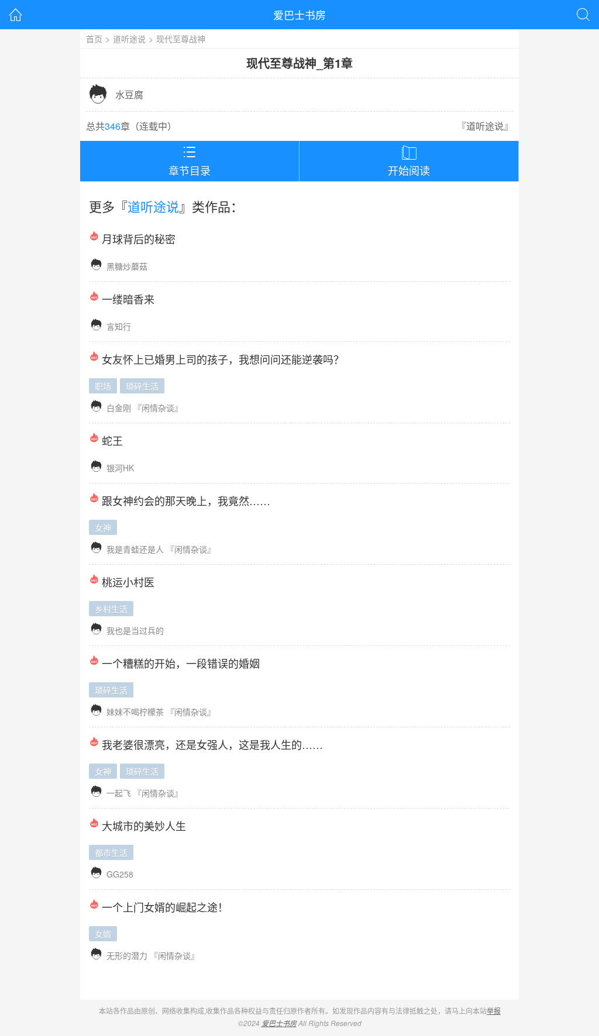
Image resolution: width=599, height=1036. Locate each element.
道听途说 (129, 38)
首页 (94, 38)
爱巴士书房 (299, 14)
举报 (494, 1011)
